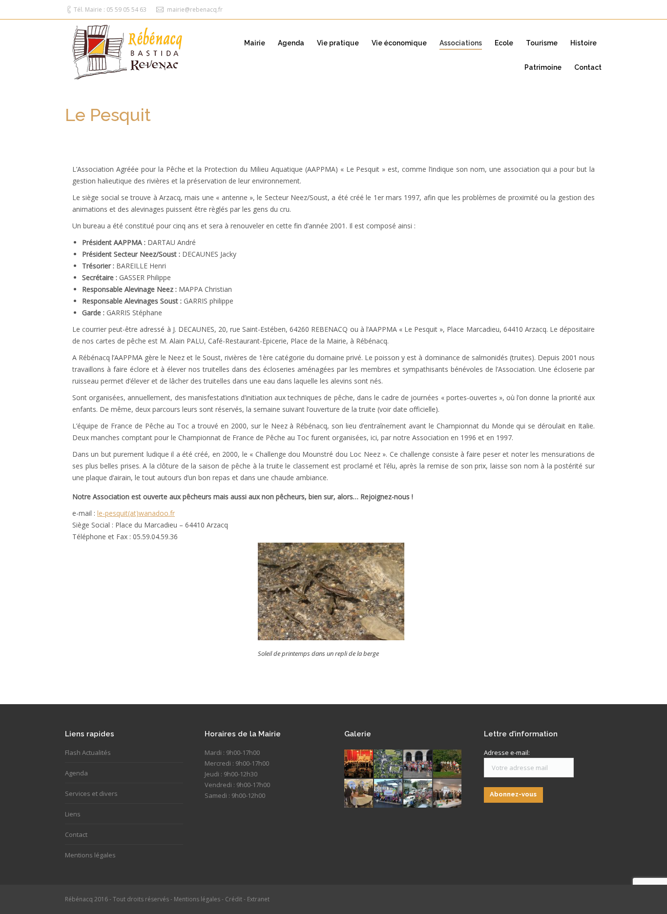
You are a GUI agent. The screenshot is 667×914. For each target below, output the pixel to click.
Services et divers (91, 793)
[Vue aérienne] (389, 764)
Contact (76, 834)
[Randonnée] (418, 764)
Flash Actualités (88, 752)
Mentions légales (90, 855)
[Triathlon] (448, 764)
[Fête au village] (359, 764)
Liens (73, 814)
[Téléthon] (389, 794)
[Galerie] (359, 794)
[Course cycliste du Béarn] (418, 794)
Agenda (76, 773)
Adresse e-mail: (507, 752)
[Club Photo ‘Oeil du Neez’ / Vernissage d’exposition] (448, 794)
